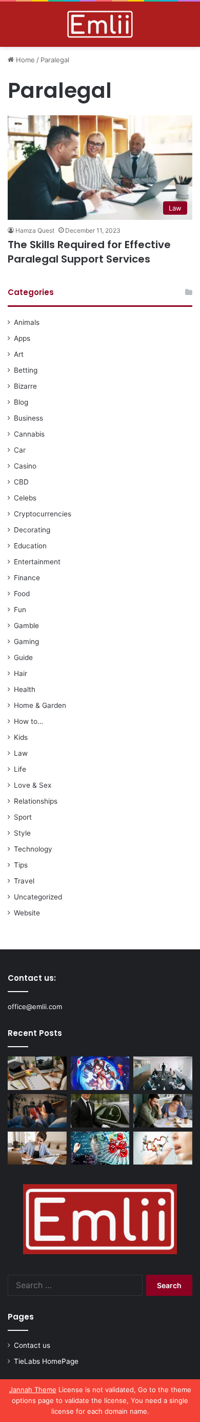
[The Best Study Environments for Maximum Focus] (37, 1148)
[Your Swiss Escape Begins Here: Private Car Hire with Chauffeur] (100, 1111)
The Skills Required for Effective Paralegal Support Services (89, 251)
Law (21, 753)
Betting (25, 370)
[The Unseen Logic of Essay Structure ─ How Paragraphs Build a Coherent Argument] (162, 1111)
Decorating (32, 530)
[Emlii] (100, 24)
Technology (33, 849)
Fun (20, 609)
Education (30, 546)
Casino (25, 466)
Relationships (35, 801)
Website (27, 913)
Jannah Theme (32, 1389)
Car (20, 450)
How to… (28, 721)
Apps (22, 338)
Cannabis (29, 434)
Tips (21, 865)
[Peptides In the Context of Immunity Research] (162, 1148)
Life (20, 769)
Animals (26, 322)
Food (22, 593)
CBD (21, 482)
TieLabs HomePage (46, 1361)
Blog (21, 402)
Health (24, 689)
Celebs (25, 498)
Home (24, 60)
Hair (20, 673)
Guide (23, 657)
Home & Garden (40, 705)
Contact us (32, 1345)
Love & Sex (32, 785)
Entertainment (37, 562)
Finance (27, 578)
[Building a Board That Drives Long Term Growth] (162, 1073)
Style (22, 833)
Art (19, 354)
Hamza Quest (34, 230)
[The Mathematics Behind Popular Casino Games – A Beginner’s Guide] (100, 1148)
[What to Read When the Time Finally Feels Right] (37, 1111)
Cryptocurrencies (42, 514)
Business (28, 418)
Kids (21, 737)
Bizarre (25, 386)
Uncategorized (38, 897)
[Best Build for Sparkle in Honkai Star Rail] (100, 1073)
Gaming (26, 641)
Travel (24, 881)
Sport (23, 817)
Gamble (26, 625)
